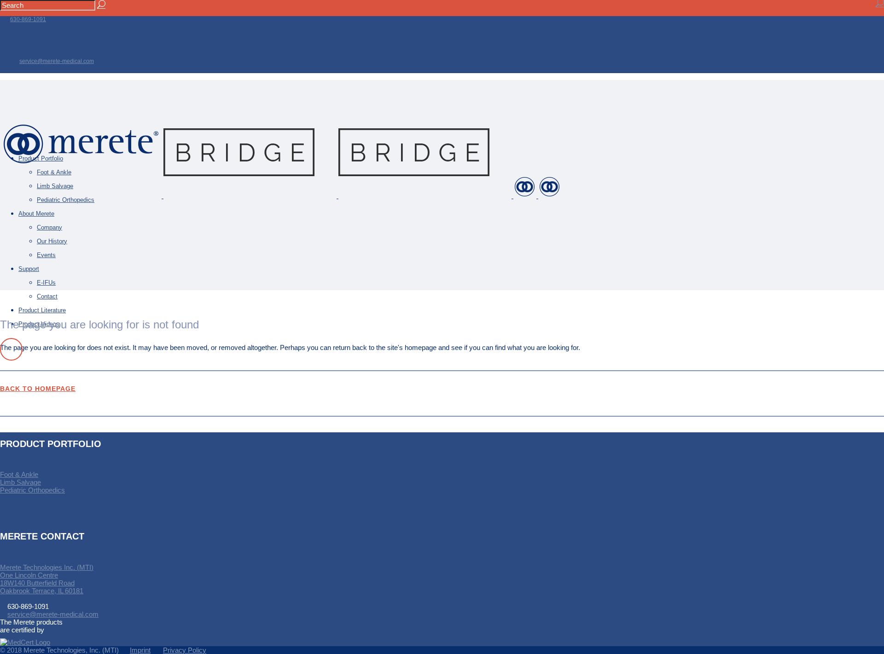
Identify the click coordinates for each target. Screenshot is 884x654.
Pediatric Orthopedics (32, 490)
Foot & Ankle (19, 474)
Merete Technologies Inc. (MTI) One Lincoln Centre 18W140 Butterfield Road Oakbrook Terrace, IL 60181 (46, 579)
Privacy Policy (184, 650)
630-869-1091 (28, 19)
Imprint (140, 650)
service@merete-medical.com (56, 61)
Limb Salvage (20, 482)
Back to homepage (38, 388)
